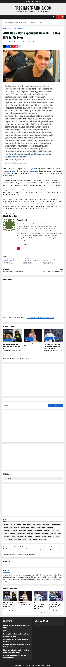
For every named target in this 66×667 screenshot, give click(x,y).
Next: (53, 270)
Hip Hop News (15, 28)
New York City (28, 537)
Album (19, 525)
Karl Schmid (56, 169)
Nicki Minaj (37, 537)
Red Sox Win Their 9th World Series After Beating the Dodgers (31, 259)
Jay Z (57, 531)
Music (59, 534)
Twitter (10, 539)
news (21, 28)
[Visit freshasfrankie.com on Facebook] (50, 622)
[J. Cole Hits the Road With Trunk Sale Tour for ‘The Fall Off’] (12, 335)
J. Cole (52, 531)
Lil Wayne (37, 534)
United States (17, 539)
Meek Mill (53, 534)
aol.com (11, 213)
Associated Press (55, 525)
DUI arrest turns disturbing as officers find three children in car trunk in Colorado (16, 651)
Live (62, 16)
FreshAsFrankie (9, 42)
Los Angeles (31, 169)
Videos (29, 539)
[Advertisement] (33, 427)
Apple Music (46, 525)
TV (12, 190)
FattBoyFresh (7, 350)
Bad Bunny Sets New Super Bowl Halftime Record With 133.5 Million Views (52, 346)
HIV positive (34, 171)
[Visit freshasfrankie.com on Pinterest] (44, 622)
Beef (11, 528)
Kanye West (12, 534)
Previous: (13, 270)
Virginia (35, 539)
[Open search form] (54, 16)
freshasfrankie (7, 28)
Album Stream (37, 525)
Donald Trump (7, 531)
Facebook (15, 171)
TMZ (5, 539)
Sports (47, 340)
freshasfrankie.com (33, 8)
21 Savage (6, 525)
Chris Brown (50, 528)
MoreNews (39, 665)
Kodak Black (30, 534)
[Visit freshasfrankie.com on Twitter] (47, 622)
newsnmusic (20, 537)
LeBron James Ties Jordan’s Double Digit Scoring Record (10, 259)
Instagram (46, 531)
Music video (7, 537)
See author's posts (25, 245)
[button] (3, 16)
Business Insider (25, 528)
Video (24, 539)
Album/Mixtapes (27, 525)
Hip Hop (30, 531)
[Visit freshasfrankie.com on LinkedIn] (41, 622)
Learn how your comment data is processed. (40, 317)
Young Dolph (42, 539)
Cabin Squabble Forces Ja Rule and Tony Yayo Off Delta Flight (55, 605)
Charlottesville (41, 528)
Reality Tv (51, 537)
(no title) (5, 631)
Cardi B (33, 528)
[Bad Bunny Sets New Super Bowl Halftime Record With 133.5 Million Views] (53, 335)
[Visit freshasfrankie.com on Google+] (37, 622)
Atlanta (6, 528)
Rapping (44, 537)
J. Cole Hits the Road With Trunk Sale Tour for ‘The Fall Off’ (11, 346)
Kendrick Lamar (21, 534)
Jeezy (5, 534)
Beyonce (16, 528)
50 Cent (13, 525)
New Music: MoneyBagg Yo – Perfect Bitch (50, 259)
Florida (15, 531)
